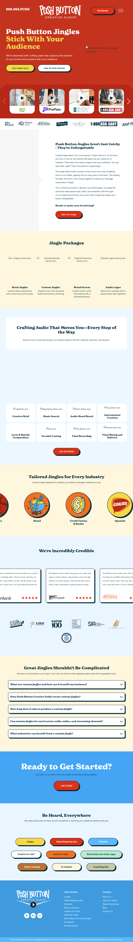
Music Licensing (32, 867)
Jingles (30, 841)
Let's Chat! (66, 785)
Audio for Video (60, 854)
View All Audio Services (54, 68)
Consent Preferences (115, 940)
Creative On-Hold (26, 854)
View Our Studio (110, 900)
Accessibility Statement (97, 940)
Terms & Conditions (80, 940)
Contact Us (108, 911)
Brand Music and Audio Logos (101, 854)
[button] (66, 685)
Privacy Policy (55, 940)
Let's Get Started (66, 451)
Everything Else (101, 867)
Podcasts (103, 841)
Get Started (102, 10)
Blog (105, 908)
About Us (107, 897)
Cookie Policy (67, 940)
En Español (66, 867)
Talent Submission (111, 904)
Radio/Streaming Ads (66, 841)
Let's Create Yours (20, 68)
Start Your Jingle (68, 214)
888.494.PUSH (18, 9)
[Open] (120, 10)
